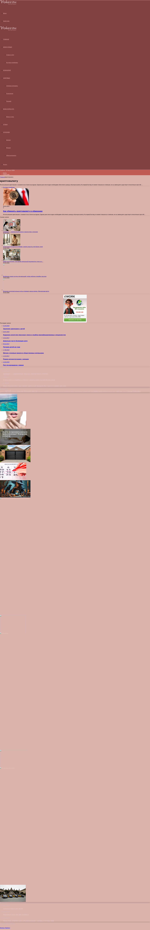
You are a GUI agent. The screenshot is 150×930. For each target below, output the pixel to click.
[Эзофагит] (13, 428)
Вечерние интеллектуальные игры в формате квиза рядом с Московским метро (26, 291)
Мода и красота (8, 109)
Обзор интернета (11, 155)
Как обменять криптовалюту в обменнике (22, 211)
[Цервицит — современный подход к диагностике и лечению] (11, 230)
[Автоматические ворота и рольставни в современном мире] (15, 462)
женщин (13, 391)
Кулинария (7, 70)
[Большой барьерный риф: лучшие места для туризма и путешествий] (8, 410)
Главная (2, 177)
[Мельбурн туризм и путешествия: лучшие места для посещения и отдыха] (14, 766)
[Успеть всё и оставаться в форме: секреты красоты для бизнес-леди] (11, 245)
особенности (40, 391)
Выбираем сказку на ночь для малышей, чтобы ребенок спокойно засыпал (24, 276)
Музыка (8, 147)
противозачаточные (69, 391)
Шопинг (8, 140)
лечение (20, 391)
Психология (9, 93)
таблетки (124, 391)
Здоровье (6, 78)
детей (8, 391)
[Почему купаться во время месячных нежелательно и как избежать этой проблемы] (15, 444)
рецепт (110, 391)
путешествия (96, 391)
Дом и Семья (7, 47)
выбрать (2, 391)
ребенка (105, 391)
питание (50, 391)
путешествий (86, 391)
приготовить (61, 391)
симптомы (118, 391)
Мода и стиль (10, 116)
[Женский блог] (8, 4)
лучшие (27, 391)
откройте (46, 391)
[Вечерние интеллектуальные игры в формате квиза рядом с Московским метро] (11, 290)
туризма (137, 391)
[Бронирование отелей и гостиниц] (13, 631)
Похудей (8, 101)
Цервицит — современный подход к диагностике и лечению (20, 232)
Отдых (5, 124)
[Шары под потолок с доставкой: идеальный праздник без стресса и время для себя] (11, 260)
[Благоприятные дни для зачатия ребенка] (13, 479)
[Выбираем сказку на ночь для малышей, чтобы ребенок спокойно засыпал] (11, 275)
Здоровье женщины (12, 86)
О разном (6, 132)
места (34, 391)
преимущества (56, 391)
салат (113, 391)
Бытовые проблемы (12, 62)
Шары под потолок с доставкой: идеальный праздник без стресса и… (23, 261)
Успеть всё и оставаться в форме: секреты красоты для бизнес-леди (23, 246)
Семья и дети (10, 55)
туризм (130, 391)
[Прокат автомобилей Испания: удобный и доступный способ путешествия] (13, 901)
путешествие (78, 391)
